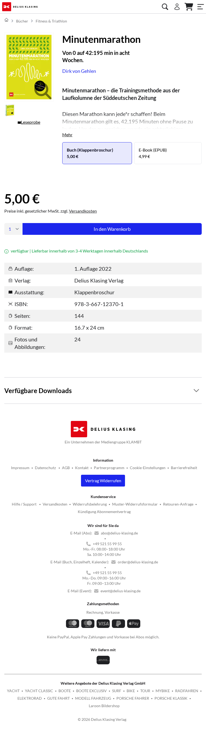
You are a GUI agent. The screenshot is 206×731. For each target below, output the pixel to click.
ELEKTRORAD (29, 698)
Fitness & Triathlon (51, 21)
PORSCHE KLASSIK (170, 698)
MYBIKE (163, 690)
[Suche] (165, 6)
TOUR (145, 690)
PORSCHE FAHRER (132, 698)
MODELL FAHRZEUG (93, 698)
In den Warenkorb (112, 229)
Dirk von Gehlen (79, 71)
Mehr (67, 134)
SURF (116, 690)
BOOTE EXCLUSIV (91, 690)
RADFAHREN (186, 690)
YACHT (13, 690)
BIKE (131, 690)
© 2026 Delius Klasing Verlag (102, 719)
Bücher (22, 21)
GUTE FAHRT (58, 698)
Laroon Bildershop (104, 705)
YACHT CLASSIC (39, 690)
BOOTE (64, 690)
